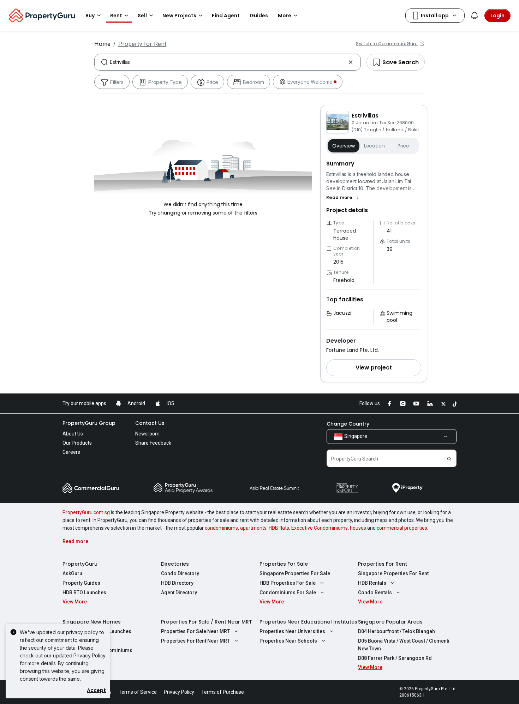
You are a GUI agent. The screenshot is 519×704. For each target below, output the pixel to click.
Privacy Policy (89, 655)
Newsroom (147, 434)
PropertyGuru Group (88, 423)
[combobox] (227, 62)
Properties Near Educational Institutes (308, 621)
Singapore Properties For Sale (295, 573)
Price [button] (403, 145)
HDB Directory (177, 583)
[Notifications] (474, 15)
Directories (175, 563)
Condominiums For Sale (288, 592)
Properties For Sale (284, 563)
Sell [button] (142, 15)
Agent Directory (179, 592)
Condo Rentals (375, 592)
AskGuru (72, 573)
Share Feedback (153, 443)
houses (358, 528)
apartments (253, 528)
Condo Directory (180, 573)
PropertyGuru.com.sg (86, 512)
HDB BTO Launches (84, 592)
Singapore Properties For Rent (393, 573)
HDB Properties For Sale (288, 583)
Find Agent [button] (226, 15)
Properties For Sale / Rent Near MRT (206, 621)
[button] (343, 197)
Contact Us (150, 423)
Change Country (348, 423)
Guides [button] (259, 15)
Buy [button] (90, 15)
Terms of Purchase (222, 692)
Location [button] (374, 145)
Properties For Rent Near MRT (195, 641)
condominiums (221, 528)
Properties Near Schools (288, 641)
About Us (72, 434)
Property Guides (81, 583)
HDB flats (279, 528)
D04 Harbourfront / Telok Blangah (396, 631)
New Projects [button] (179, 15)
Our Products (77, 443)
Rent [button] (116, 15)
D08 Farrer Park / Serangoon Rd (395, 658)
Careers (71, 452)
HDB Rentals (372, 583)
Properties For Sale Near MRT (195, 631)
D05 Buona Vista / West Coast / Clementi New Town (403, 644)
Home (102, 43)
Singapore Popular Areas (390, 621)
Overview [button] (343, 145)
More (284, 15)
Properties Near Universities (292, 631)
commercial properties (402, 528)
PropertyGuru (79, 563)
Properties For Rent (382, 563)
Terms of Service (138, 692)
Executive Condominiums (319, 528)
